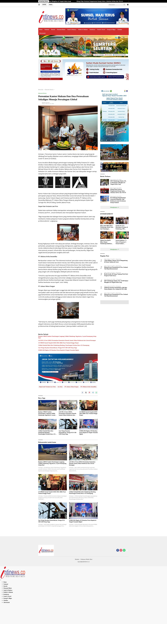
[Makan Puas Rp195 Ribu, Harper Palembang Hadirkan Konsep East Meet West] (106, 235)
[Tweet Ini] (86, 392)
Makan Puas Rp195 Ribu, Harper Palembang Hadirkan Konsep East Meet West (106, 242)
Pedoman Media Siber (86, 559)
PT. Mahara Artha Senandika (88, 386)
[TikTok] (127, 550)
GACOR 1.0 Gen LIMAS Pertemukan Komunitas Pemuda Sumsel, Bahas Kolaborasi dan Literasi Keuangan (67, 340)
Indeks (50, 4)
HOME (44, 4)
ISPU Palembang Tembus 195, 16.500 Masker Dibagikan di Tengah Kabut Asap (118, 182)
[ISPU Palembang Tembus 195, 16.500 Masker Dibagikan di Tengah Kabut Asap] (104, 182)
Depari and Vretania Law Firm (47, 386)
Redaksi (77, 559)
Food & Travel (101, 29)
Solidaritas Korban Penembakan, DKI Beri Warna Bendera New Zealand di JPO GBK (115, 288)
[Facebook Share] (82, 392)
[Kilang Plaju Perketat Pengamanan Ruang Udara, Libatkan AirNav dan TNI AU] (104, 190)
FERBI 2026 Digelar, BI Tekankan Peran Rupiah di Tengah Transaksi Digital (58, 350)
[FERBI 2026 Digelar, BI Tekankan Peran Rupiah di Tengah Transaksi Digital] (88, 424)
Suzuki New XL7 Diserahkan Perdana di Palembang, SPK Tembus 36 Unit (122, 227)
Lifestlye (120, 29)
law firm (60, 386)
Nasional (47, 29)
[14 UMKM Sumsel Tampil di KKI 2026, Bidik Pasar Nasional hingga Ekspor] (88, 405)
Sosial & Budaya (71, 29)
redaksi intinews (46, 102)
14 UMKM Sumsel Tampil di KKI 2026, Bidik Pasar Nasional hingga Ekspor (58, 343)
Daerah (53, 29)
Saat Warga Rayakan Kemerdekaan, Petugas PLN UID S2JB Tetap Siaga (57, 347)
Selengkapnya (114, 207)
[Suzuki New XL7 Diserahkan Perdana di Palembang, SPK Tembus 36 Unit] (122, 220)
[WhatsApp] (124, 550)
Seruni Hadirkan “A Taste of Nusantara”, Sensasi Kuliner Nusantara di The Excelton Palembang (121, 242)
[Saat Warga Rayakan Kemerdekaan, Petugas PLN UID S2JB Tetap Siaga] (68, 424)
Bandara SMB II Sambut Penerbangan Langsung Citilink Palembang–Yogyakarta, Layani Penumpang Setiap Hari (67, 337)
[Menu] (39, 4)
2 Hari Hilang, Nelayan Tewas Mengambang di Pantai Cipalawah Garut (116, 261)
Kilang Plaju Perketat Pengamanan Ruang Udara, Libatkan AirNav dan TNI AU (62, 1)
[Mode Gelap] (128, 4)
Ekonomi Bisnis (61, 29)
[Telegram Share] (93, 392)
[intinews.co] (51, 17)
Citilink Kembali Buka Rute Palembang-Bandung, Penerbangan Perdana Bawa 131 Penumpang (63, 345)
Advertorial (42, 33)
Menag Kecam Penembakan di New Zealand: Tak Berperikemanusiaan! (116, 268)
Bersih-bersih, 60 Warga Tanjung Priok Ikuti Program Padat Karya (116, 274)
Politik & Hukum (83, 29)
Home (40, 29)
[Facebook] (117, 550)
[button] (124, 4)
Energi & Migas (111, 29)
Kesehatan (92, 29)
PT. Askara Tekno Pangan (71, 386)
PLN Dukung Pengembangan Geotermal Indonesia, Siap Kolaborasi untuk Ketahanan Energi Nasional (121, 1)
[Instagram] (121, 550)
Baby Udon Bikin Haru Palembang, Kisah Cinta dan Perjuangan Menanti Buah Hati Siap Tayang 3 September (106, 227)
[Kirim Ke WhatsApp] (96, 392)
